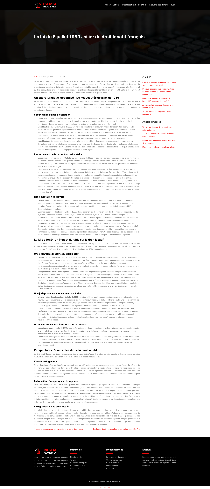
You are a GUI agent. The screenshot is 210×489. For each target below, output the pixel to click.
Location (142, 5)
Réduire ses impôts (158, 5)
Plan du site (105, 487)
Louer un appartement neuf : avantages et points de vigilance (59, 429)
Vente (116, 5)
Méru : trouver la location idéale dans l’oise (159, 147)
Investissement (128, 5)
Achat (108, 5)
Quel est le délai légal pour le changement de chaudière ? (115, 429)
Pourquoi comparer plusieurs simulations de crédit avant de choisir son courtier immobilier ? (158, 92)
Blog (173, 5)
